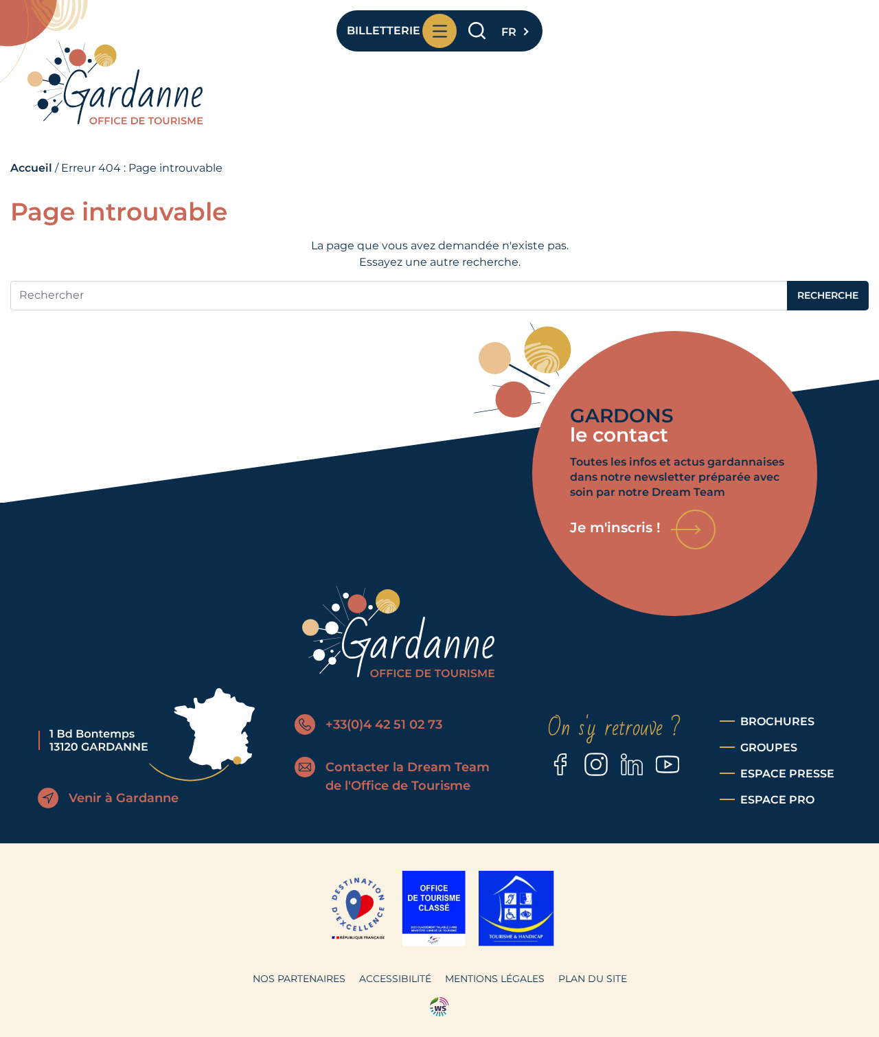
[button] (513, 28)
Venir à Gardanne (124, 798)
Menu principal (439, 31)
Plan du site (592, 978)
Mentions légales (495, 978)
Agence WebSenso (439, 1006)
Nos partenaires (299, 978)
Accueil (31, 167)
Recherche (476, 31)
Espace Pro (777, 799)
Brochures (777, 721)
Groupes (768, 747)
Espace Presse (787, 773)
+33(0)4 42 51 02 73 (384, 724)
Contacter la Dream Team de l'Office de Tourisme (408, 776)
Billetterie (381, 30)
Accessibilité (395, 978)
